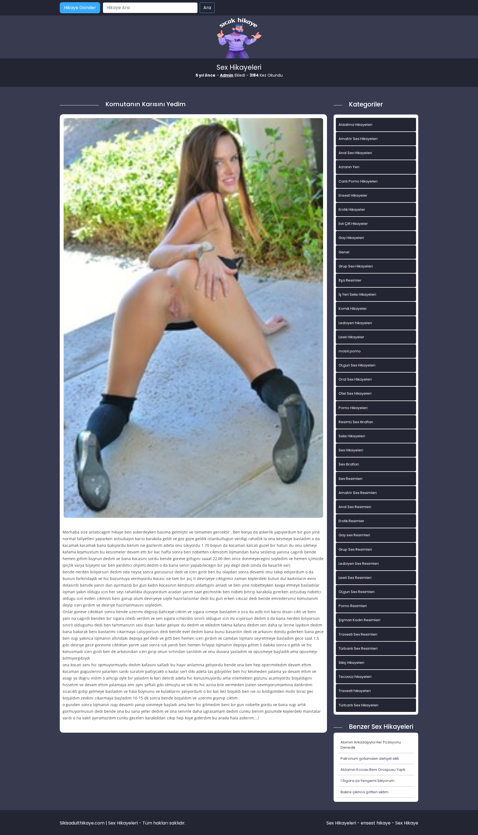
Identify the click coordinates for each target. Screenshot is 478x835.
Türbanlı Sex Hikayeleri (358, 705)
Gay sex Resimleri (354, 535)
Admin (226, 75)
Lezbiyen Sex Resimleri (359, 563)
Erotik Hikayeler (352, 209)
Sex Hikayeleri (351, 450)
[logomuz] (239, 38)
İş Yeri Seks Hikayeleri (357, 294)
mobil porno (350, 351)
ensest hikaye (376, 823)
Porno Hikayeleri (353, 407)
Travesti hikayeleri (355, 690)
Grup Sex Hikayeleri (356, 266)
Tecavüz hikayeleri (355, 676)
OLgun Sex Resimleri (357, 591)
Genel (344, 252)
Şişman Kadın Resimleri (359, 620)
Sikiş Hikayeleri (351, 662)
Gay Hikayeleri (351, 237)
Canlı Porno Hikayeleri (358, 181)
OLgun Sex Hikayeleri (357, 365)
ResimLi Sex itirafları (356, 422)
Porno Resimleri (353, 606)
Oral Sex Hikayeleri (355, 379)
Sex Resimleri (350, 478)
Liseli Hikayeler (351, 337)
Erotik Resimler (351, 521)
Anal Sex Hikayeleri (355, 152)
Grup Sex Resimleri (355, 549)
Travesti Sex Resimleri (358, 634)
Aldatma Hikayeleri (355, 124)
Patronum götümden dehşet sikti (370, 758)
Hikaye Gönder (80, 7)
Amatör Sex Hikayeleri (358, 138)
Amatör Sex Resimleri (358, 492)
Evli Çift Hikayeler (353, 223)
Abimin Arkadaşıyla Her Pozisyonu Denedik (371, 745)
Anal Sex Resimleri (355, 506)
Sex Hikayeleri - (343, 823)
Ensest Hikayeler (353, 195)
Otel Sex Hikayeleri (355, 393)
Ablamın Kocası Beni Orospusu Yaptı (373, 769)
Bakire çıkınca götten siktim (364, 792)
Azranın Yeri (349, 167)
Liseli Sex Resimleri (355, 577)
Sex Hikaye (406, 823)
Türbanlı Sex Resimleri (358, 648)
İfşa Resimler (350, 280)
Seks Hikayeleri (352, 436)
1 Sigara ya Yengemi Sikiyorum (367, 780)
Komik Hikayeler (353, 308)
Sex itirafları (349, 464)
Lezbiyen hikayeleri (355, 323)
